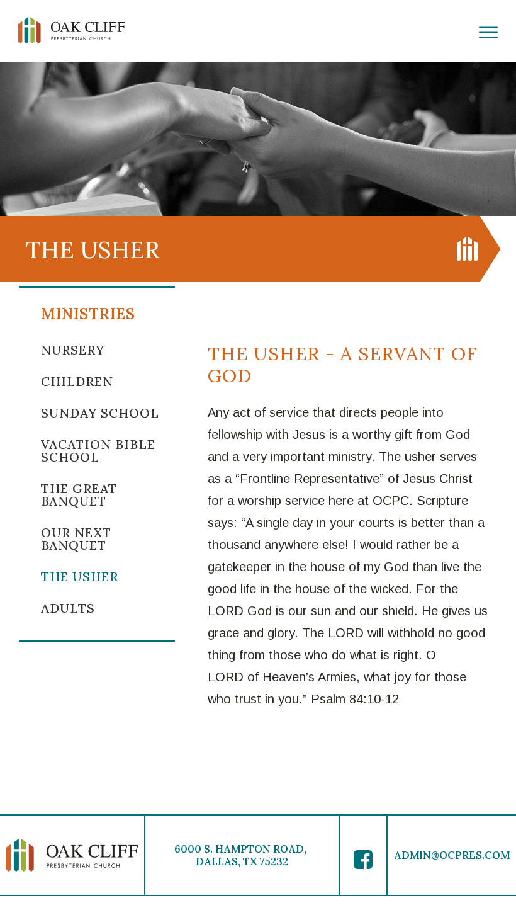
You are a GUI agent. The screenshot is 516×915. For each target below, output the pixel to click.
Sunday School (100, 413)
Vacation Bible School (98, 450)
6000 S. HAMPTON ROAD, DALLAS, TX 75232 (241, 855)
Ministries (88, 314)
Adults (68, 608)
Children (77, 381)
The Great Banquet (79, 494)
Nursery (72, 350)
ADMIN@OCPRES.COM (452, 855)
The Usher (79, 576)
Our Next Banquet (76, 539)
